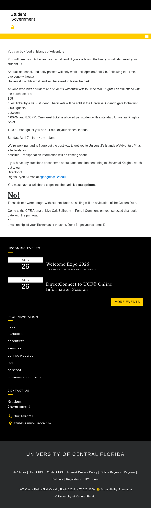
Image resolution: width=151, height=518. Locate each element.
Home (12, 326)
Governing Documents (25, 377)
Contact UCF (55, 472)
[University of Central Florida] (34, 5)
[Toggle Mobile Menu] (142, 4)
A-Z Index (19, 472)
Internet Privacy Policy (82, 472)
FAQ (10, 363)
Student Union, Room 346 (32, 423)
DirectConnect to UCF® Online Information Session (79, 286)
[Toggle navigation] (147, 36)
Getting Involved (20, 355)
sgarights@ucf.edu (53, 177)
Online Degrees (111, 472)
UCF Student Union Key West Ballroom (71, 270)
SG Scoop (15, 370)
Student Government (23, 17)
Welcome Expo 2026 (67, 264)
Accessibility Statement (116, 489)
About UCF (36, 472)
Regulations (74, 479)
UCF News (92, 479)
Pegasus (129, 472)
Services (14, 348)
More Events (127, 302)
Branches (15, 334)
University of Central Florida (75, 454)
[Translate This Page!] (13, 27)
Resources (16, 341)
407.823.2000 (86, 489)
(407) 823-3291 (23, 416)
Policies (57, 479)
